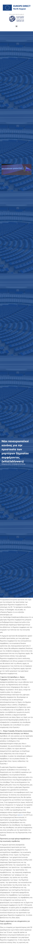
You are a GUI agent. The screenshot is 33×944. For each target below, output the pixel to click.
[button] (16, 26)
